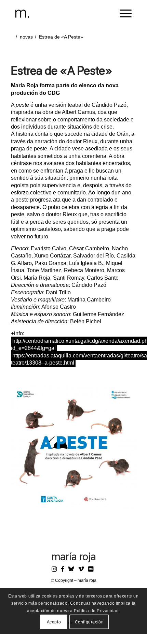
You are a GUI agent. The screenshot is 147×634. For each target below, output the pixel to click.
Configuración (89, 622)
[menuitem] (122, 13)
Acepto (54, 622)
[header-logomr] (61, 13)
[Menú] (122, 13)
